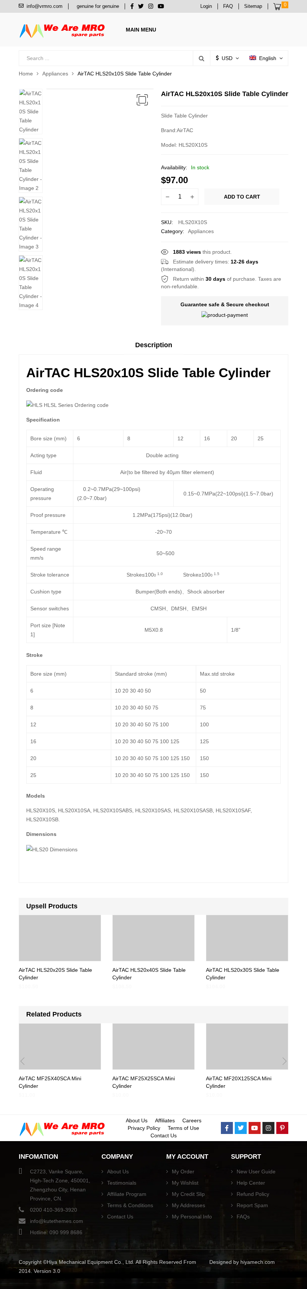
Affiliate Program (126, 1194)
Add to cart (242, 197)
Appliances (55, 74)
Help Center (251, 1183)
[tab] (153, 347)
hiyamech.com (257, 1262)
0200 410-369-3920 (53, 1210)
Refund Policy (253, 1194)
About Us (137, 1120)
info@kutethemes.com (56, 1221)
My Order (183, 1172)
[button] (142, 99)
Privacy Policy (144, 1128)
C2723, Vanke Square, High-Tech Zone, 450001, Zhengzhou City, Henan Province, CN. (60, 1185)
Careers (191, 1120)
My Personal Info (192, 1217)
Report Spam (252, 1205)
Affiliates (165, 1120)
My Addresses (188, 1205)
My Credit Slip (188, 1194)
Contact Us (164, 1135)
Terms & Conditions (130, 1205)
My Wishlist (185, 1183)
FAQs (243, 1217)
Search (201, 58)
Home (26, 74)
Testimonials (121, 1183)
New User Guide (256, 1172)
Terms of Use (183, 1128)
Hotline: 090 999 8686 (56, 1232)
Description (153, 345)
